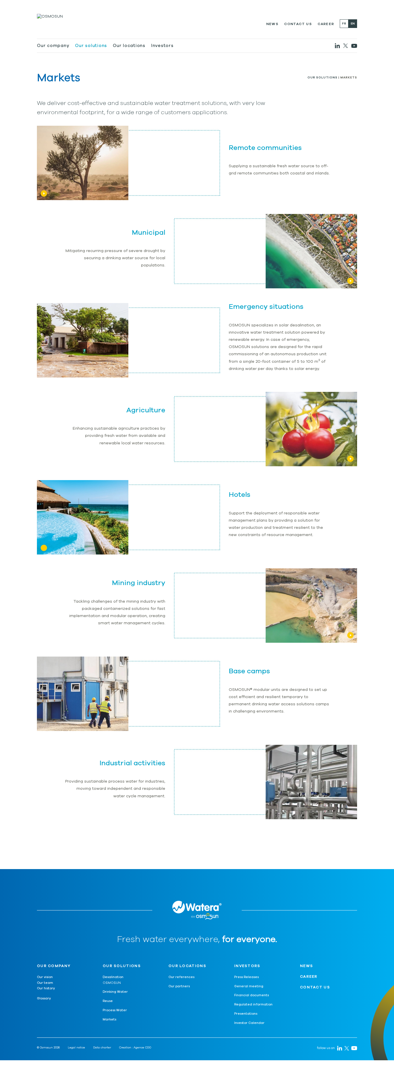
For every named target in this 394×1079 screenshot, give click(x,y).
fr (344, 24)
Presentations (245, 1014)
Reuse (108, 1001)
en (353, 24)
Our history (46, 988)
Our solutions (91, 45)
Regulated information (253, 1004)
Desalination (113, 977)
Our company (53, 45)
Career (326, 24)
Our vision (45, 977)
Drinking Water (115, 992)
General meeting (248, 986)
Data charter (102, 1048)
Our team (45, 983)
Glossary (44, 998)
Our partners (179, 986)
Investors (162, 45)
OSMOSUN (112, 983)
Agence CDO (142, 1048)
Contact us (298, 24)
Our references (181, 977)
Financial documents (251, 995)
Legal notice (76, 1048)
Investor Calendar (249, 1023)
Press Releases (246, 977)
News (272, 24)
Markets (109, 1019)
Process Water (115, 1010)
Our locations (129, 45)
